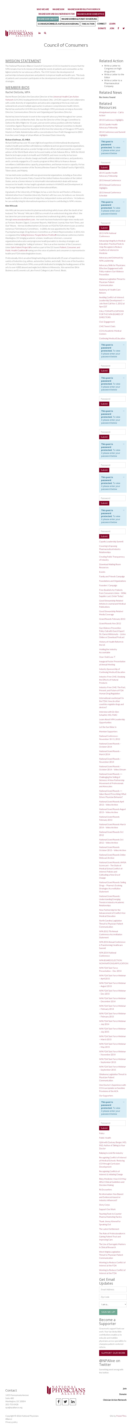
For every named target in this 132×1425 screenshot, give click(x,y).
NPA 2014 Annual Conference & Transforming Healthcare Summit (112, 945)
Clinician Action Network (115, 1399)
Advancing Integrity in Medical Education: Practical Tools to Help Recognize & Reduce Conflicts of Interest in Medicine (112, 246)
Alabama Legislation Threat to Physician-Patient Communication (112, 282)
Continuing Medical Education (112, 338)
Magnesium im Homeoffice (90, 14)
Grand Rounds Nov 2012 (110, 623)
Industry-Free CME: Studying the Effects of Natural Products (112, 679)
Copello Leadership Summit (111, 541)
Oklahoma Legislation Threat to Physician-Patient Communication (112, 1077)
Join (112, 28)
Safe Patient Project (20, 247)
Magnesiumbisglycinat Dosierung (79, 19)
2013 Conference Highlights (111, 120)
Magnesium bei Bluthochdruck (84, 9)
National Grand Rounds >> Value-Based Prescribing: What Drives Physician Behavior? (112, 794)
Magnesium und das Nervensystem (57, 13)
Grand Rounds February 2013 (112, 619)
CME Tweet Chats (107, 326)
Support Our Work (107, 1209)
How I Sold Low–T (107, 657)
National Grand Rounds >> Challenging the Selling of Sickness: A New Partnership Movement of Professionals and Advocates (111, 780)
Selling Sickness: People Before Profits (37, 235)
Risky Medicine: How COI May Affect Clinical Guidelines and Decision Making (112, 1182)
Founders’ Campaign (108, 585)
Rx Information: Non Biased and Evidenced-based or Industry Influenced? (111, 1197)
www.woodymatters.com (24, 219)
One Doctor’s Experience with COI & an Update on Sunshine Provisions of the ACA (112, 1088)
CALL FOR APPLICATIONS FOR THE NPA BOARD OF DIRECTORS (111, 314)
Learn (112, 23)
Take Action (88, 23)
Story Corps (104, 1204)
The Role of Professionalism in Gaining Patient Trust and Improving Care (112, 1236)
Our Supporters (106, 1095)
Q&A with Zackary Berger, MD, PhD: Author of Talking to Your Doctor (112, 1145)
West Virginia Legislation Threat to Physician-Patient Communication (111, 1254)
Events (102, 572)
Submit (104, 167)
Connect (101, 23)
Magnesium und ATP (48, 19)
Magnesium (58, 9)
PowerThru (121, 1416)
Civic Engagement (107, 321)
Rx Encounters (105, 1189)
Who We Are (43, 9)
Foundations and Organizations (112, 581)
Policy (101, 1133)
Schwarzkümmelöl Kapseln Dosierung (58, 23)
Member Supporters (108, 731)
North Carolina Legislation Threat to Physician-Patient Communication (111, 923)
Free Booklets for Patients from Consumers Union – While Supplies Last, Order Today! (112, 593)
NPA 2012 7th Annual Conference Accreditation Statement (110, 934)
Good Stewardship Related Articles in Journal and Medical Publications (112, 603)
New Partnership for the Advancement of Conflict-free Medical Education (112, 913)
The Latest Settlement (109, 1229)
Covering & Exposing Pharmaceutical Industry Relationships (110, 549)
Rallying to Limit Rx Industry (111, 1153)
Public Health (105, 1137)
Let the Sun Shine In (107, 727)
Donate (102, 28)
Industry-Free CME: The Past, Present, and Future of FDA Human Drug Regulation (112, 690)
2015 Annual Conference (110, 180)
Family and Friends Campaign (112, 576)
